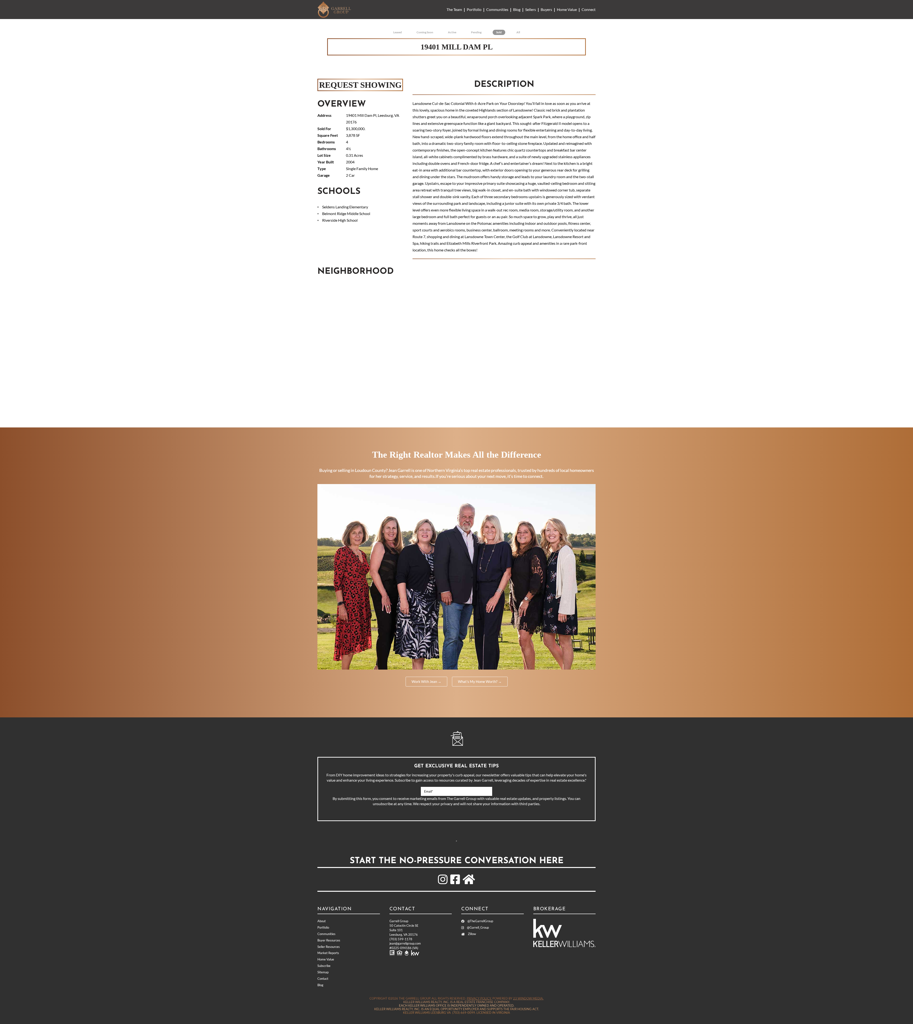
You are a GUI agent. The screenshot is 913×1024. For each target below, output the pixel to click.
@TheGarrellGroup (480, 921)
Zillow (471, 934)
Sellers (530, 9)
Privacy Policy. (479, 998)
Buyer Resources (328, 940)
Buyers (546, 9)
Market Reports (328, 953)
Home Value (567, 9)
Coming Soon (425, 32)
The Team (454, 9)
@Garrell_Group (477, 927)
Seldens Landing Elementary (345, 207)
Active (452, 32)
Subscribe (456, 841)
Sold (499, 32)
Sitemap (323, 972)
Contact (322, 978)
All (518, 32)
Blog (516, 9)
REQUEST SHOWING (360, 84)
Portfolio (474, 9)
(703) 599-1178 (400, 939)
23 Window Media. (528, 998)
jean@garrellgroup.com (405, 943)
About (321, 921)
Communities (497, 9)
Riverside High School (340, 220)
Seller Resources (328, 947)
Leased (397, 32)
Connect (589, 9)
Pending (476, 32)
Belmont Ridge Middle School (346, 213)
